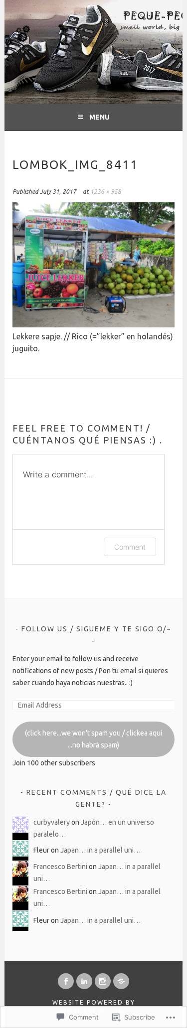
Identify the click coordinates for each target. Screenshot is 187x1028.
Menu (99, 117)
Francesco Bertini (60, 867)
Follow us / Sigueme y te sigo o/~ (96, 629)
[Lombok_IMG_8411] (93, 324)
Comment (130, 547)
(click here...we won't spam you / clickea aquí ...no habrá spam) (93, 739)
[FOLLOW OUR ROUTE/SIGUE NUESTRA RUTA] (121, 981)
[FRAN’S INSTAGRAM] (103, 981)
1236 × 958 (105, 191)
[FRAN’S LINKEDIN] (84, 981)
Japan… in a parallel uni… (100, 850)
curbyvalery (51, 822)
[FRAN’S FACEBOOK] (66, 981)
